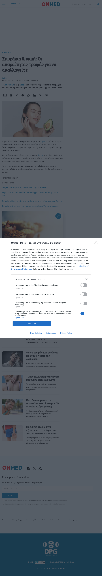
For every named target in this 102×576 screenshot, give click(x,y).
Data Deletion (36, 333)
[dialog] (51, 288)
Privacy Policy (66, 333)
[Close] (96, 243)
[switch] (83, 285)
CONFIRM (32, 324)
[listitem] (51, 279)
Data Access (51, 333)
